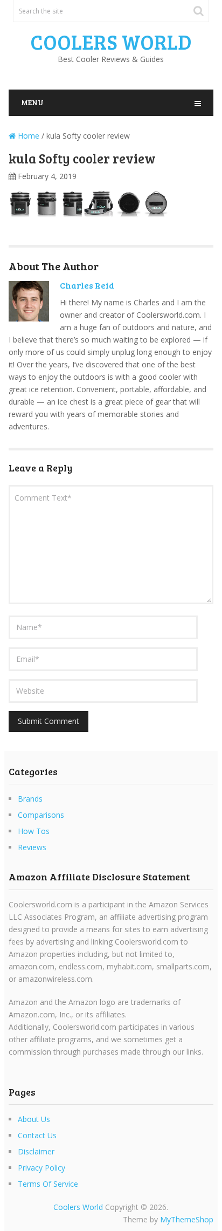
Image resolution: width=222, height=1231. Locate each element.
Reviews (32, 847)
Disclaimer (36, 1151)
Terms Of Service (48, 1184)
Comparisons (41, 815)
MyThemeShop (186, 1219)
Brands (30, 799)
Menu (32, 102)
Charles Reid (87, 285)
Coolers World (111, 42)
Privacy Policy (41, 1167)
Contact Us (37, 1135)
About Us (34, 1119)
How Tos (34, 831)
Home (27, 136)
